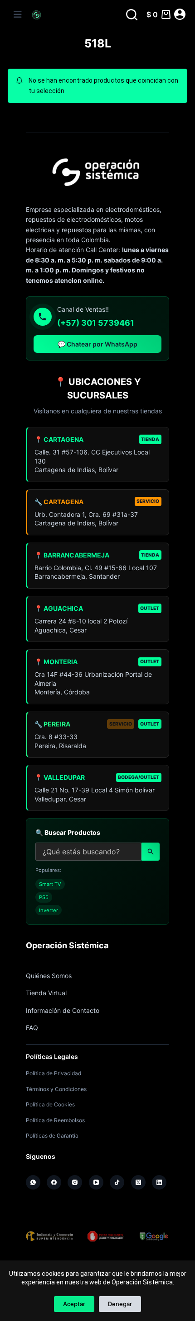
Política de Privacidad (53, 1073)
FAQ (32, 1027)
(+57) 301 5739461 (95, 323)
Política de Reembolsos (55, 1120)
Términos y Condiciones (56, 1089)
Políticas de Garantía (52, 1135)
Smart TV (50, 884)
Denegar (120, 1303)
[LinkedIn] (159, 1182)
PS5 (44, 897)
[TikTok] (117, 1182)
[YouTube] (96, 1182)
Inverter (48, 910)
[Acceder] (179, 14)
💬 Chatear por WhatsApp (97, 344)
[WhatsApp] (33, 1182)
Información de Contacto (62, 1010)
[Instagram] (75, 1182)
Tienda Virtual (46, 993)
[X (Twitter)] (138, 1182)
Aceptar (74, 1303)
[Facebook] (54, 1182)
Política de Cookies (50, 1104)
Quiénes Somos (49, 975)
